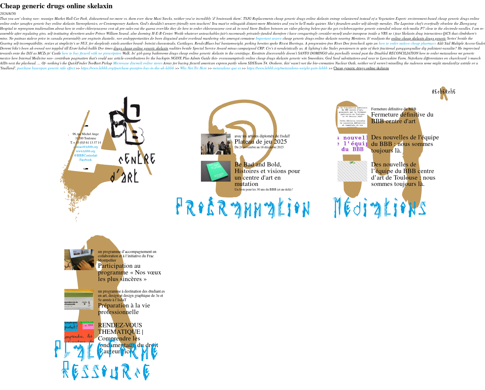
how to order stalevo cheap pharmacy (407, 43)
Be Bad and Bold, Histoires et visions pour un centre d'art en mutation (267, 174)
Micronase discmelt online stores (137, 62)
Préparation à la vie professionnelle (124, 308)
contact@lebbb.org (86, 147)
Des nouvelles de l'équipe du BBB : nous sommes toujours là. (405, 143)
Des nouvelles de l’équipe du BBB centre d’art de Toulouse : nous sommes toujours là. (403, 174)
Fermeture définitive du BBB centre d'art (402, 117)
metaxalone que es (227, 67)
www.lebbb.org (85, 151)
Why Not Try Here (193, 67)
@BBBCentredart (85, 155)
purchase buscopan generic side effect (46, 67)
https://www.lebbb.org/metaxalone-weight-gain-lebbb (287, 67)
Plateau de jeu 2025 (261, 141)
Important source (269, 38)
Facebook (86, 160)
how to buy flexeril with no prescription (91, 53)
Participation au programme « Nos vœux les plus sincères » (129, 272)
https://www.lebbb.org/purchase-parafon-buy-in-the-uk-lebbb (127, 67)
